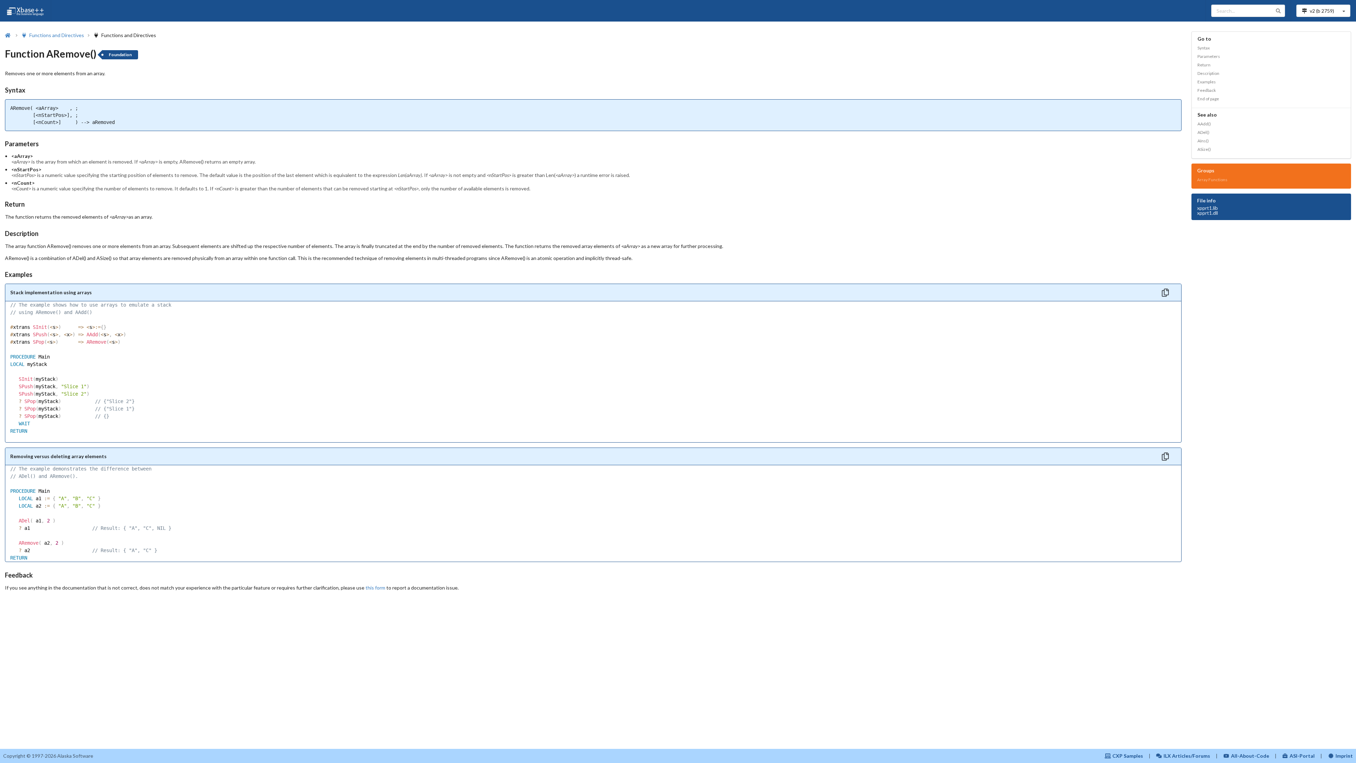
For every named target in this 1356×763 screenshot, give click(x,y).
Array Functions (1212, 179)
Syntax (1203, 48)
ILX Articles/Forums (1187, 756)
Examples (1206, 81)
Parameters (1208, 56)
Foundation (120, 54)
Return (1204, 64)
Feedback (1206, 90)
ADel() (1203, 132)
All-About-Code (1250, 756)
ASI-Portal (1302, 756)
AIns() (1203, 140)
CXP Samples (1127, 756)
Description (1208, 73)
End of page (1208, 98)
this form (375, 588)
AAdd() (1204, 123)
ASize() (1204, 149)
